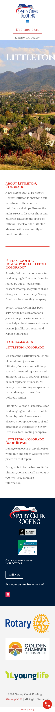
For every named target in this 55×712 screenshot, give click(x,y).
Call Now (14, 575)
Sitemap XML (14, 699)
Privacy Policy (27, 709)
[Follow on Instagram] (8, 594)
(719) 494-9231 (27, 30)
